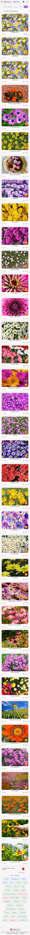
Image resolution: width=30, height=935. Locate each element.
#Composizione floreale (9, 894)
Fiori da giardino (15, 672)
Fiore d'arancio (15, 743)
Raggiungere (15, 838)
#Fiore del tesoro (21, 916)
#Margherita (7, 901)
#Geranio (8, 886)
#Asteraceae (19, 905)
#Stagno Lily (13, 920)
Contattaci (22, 933)
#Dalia (23, 890)
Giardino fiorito (15, 411)
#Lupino (6, 916)
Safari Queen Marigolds (15, 814)
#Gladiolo (14, 912)
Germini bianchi (15, 554)
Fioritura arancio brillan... (15, 103)
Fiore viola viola (15, 127)
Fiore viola (15, 245)
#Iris (23, 886)
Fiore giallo (15, 222)
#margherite (16, 901)
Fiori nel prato (15, 790)
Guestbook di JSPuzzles (12, 933)
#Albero (24, 879)
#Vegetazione (15, 879)
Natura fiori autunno (15, 174)
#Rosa (25, 882)
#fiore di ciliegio (15, 897)
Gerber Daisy (15, 364)
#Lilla (13, 916)
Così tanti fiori (15, 530)
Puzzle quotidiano (7, 6)
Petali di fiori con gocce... (15, 601)
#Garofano (16, 890)
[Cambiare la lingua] (27, 1)
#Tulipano (24, 897)
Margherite (15, 198)
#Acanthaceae (23, 920)
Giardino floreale (15, 696)
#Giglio (5, 920)
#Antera (7, 912)
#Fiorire (6, 879)
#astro (24, 901)
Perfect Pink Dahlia (15, 316)
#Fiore (11, 882)
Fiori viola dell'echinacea (15, 648)
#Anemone (10, 905)
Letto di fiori (15, 56)
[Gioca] (26, 29)
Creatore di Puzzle (10, 932)
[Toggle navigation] (2, 1)
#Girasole (21, 909)
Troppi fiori (15, 80)
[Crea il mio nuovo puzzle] (23, 1)
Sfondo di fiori (15, 32)
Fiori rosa (15, 435)
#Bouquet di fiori (22, 894)
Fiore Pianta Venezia (15, 459)
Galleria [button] (17, 1)
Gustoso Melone (15, 269)
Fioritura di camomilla (15, 340)
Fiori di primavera (15, 506)
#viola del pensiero (11, 909)
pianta (16, 6)
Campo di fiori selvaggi (15, 719)
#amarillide (22, 912)
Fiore (21, 6)
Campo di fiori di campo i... (15, 625)
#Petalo (5, 882)
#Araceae (16, 886)
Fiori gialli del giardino (15, 151)
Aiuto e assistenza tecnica (22, 932)
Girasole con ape (15, 862)
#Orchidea (7, 890)
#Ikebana (5, 897)
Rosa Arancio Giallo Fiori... (15, 388)
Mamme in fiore (15, 482)
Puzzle (3, 932)
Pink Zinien (15, 293)
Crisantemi (15, 577)
